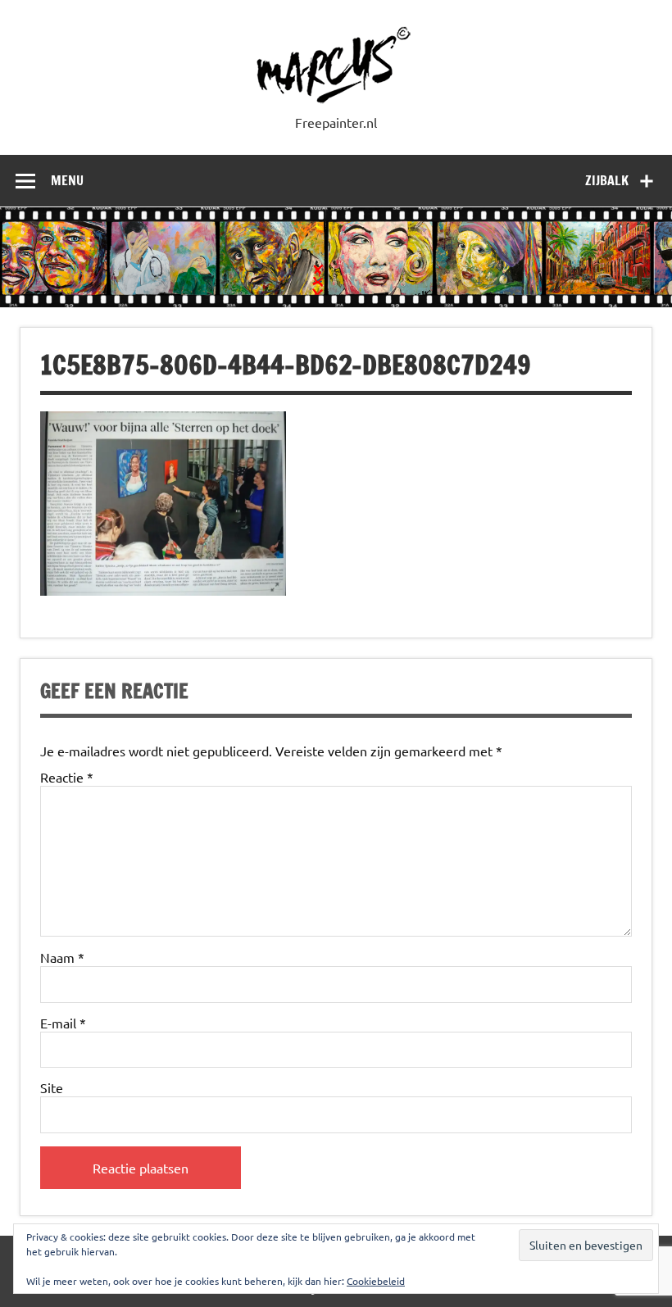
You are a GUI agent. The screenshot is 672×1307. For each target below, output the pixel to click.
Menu (67, 180)
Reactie (66, 776)
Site (51, 1087)
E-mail (63, 1022)
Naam (62, 957)
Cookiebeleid (376, 1280)
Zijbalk (607, 180)
